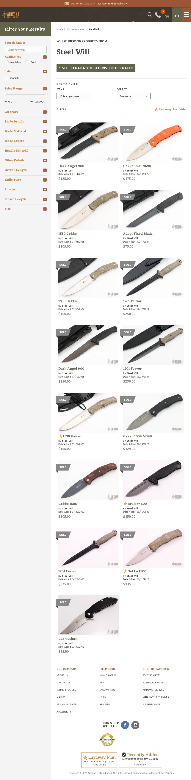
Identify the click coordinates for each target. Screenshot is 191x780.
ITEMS (60, 89)
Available (15, 62)
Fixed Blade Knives (154, 682)
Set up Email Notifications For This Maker (97, 68)
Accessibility (64, 711)
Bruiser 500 (137, 504)
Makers (61, 697)
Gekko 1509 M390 (137, 436)
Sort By (122, 89)
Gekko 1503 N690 (137, 166)
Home (60, 29)
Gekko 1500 (137, 571)
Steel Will (67, 170)
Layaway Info (107, 690)
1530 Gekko (67, 234)
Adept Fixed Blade (138, 234)
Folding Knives (151, 675)
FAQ (102, 682)
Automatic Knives (153, 690)
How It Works (108, 675)
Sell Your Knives (66, 704)
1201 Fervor (132, 301)
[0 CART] (167, 15)
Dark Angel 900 (71, 166)
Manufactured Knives (156, 697)
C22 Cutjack (68, 639)
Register (105, 704)
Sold (33, 62)
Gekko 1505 (67, 504)
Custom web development (146, 773)
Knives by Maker (75, 29)
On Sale (14, 78)
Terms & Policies (66, 690)
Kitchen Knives (151, 704)
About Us (62, 675)
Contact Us (63, 682)
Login (103, 697)
